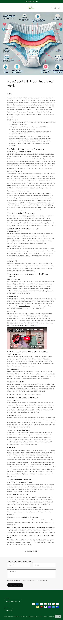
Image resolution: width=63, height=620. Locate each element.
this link (43, 243)
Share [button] (10, 93)
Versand (45, 616)
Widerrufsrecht (24, 616)
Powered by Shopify (15, 616)
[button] (3, 8)
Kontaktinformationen (53, 616)
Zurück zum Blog (32, 551)
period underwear (24, 306)
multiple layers (46, 223)
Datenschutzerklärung (34, 616)
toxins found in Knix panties (43, 321)
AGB (41, 616)
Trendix (9, 616)
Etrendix (38, 394)
